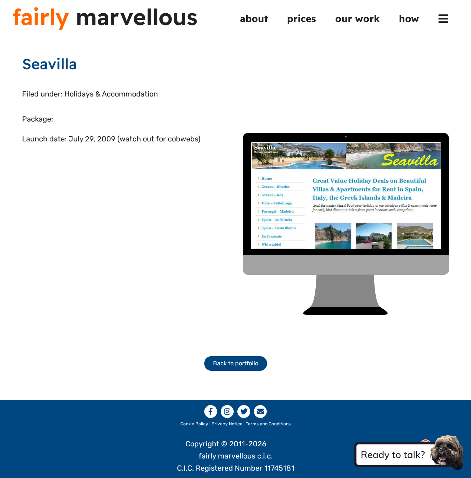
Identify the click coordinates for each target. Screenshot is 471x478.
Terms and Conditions (268, 423)
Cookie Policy (194, 423)
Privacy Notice (227, 423)
